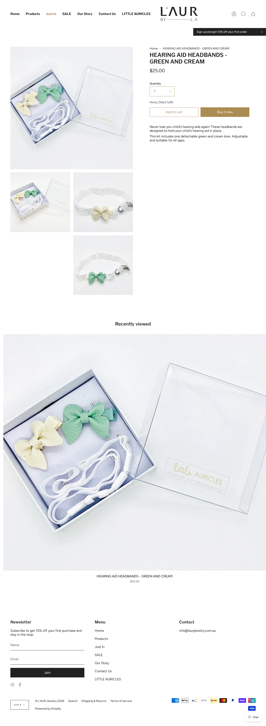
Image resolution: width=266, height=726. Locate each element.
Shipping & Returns (93, 701)
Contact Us (103, 671)
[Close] (262, 32)
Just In (100, 647)
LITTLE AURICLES (108, 679)
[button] (33, 14)
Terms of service (121, 701)
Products (101, 639)
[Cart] (253, 14)
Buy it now (225, 112)
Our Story (102, 663)
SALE (99, 655)
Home (154, 48)
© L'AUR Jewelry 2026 (49, 701)
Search (73, 701)
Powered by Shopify (48, 708)
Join (47, 673)
